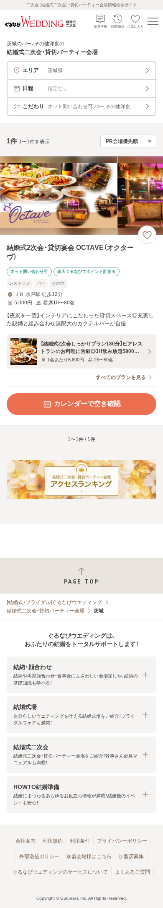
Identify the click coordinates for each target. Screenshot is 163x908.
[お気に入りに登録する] (147, 235)
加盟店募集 (131, 856)
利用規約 (53, 841)
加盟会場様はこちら (89, 856)
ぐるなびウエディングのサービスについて (60, 872)
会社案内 (25, 841)
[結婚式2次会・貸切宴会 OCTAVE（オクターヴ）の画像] (81, 195)
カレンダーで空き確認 (87, 403)
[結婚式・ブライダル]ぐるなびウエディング (54, 602)
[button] (81, 674)
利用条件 (80, 841)
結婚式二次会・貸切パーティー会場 (45, 611)
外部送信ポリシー (39, 856)
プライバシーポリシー (122, 841)
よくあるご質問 (132, 872)
